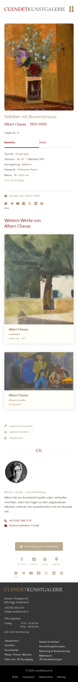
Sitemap (61, 677)
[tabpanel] (39, 168)
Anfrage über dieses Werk (24, 195)
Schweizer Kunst (27, 169)
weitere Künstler (19, 431)
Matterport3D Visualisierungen (50, 657)
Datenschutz (46, 677)
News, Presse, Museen (18, 654)
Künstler (10, 645)
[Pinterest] (41, 203)
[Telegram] (12, 203)
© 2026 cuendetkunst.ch (39, 670)
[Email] (17, 203)
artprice (34, 564)
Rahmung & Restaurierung (54, 651)
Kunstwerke (12, 650)
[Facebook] (23, 203)
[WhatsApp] (6, 203)
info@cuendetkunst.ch (16, 611)
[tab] (21, 142)
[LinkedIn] (35, 203)
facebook (21, 564)
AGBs (15, 677)
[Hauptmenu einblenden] (71, 9)
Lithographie (15, 404)
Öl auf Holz (22, 154)
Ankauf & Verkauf (49, 641)
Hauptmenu (16, 437)
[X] (29, 203)
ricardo (45, 564)
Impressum (28, 677)
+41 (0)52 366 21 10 (20, 520)
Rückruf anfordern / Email (24, 525)
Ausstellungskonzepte (52, 646)
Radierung (14, 338)
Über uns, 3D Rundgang (19, 659)
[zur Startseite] (34, 9)
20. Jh (20, 159)
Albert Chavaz (17, 124)
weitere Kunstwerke (21, 426)
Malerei (26, 164)
